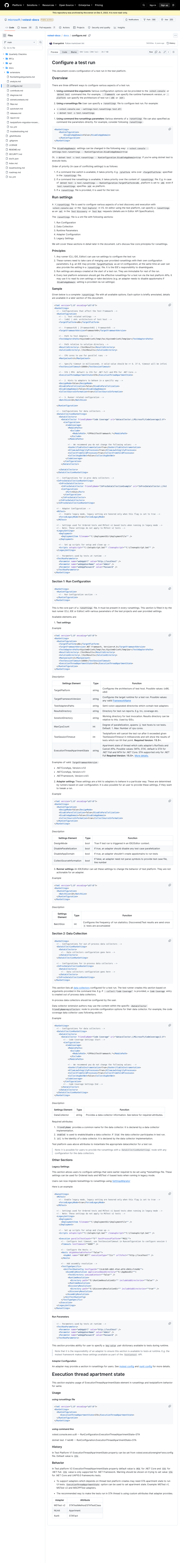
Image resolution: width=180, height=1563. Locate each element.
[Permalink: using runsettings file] (50, 1399)
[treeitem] (21, 86)
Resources (48, 5)
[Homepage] (6, 5)
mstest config (126, 1366)
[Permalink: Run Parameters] (50, 1317)
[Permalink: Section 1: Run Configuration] (50, 581)
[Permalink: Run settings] (50, 197)
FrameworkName (122, 700)
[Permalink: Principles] (50, 251)
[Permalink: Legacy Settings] (50, 1167)
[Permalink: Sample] (50, 289)
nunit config (145, 1366)
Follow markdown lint (74, 43)
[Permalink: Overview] (50, 78)
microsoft (14, 19)
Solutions (32, 5)
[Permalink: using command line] (50, 1429)
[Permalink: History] (50, 1447)
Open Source (66, 5)
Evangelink (58, 43)
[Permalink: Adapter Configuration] (50, 1361)
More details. (141, 755)
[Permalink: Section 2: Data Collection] (50, 933)
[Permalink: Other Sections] (50, 1160)
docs (66, 35)
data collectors (82, 987)
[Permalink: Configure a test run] (50, 63)
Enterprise (84, 5)
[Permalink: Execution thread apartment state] (50, 1374)
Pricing (99, 5)
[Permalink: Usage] (50, 1393)
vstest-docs (30, 19)
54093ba (150, 43)
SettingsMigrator (121, 1181)
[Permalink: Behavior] (50, 1463)
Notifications (134, 19)
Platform (17, 5)
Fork (151, 19)
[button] (170, 129)
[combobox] (23, 48)
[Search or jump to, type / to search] (144, 5)
